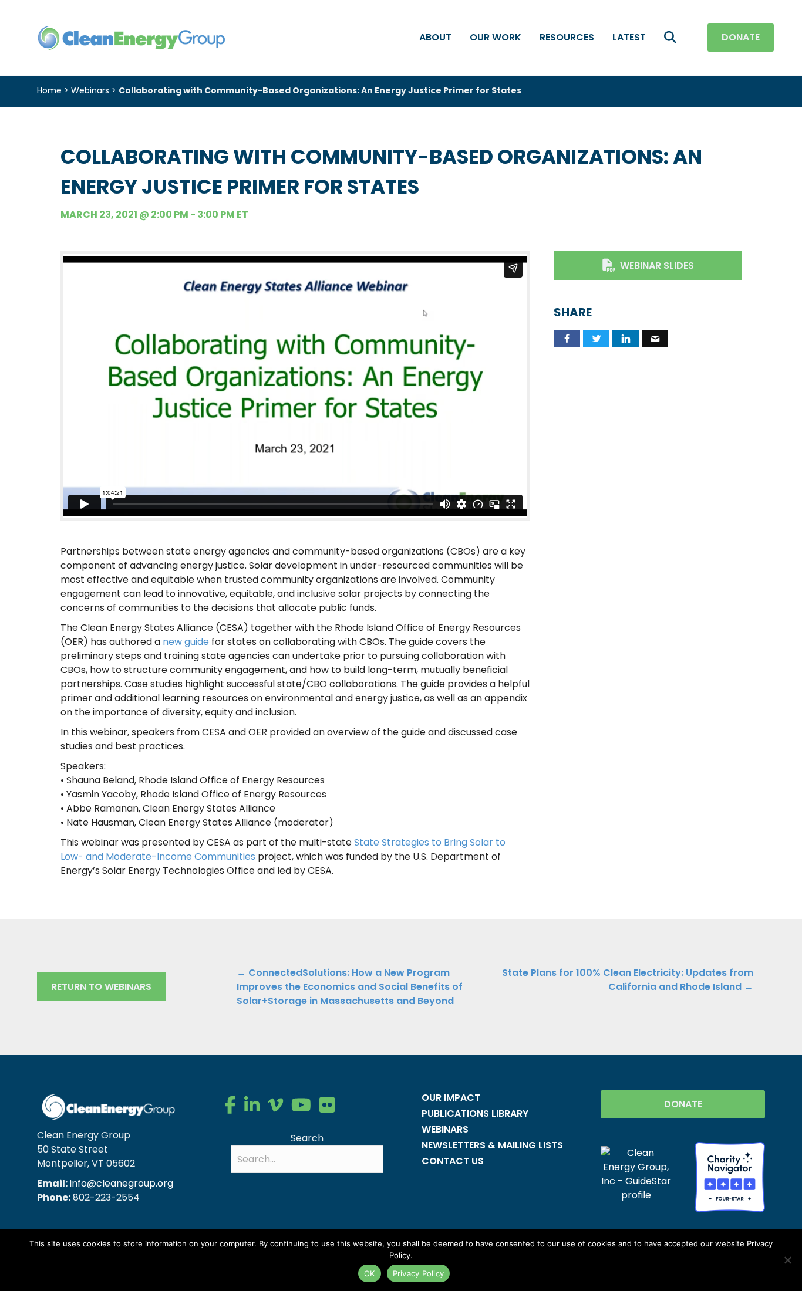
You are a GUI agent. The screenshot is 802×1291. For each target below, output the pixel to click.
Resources (567, 37)
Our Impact (451, 1097)
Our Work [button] (495, 37)
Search (307, 1138)
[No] (787, 1260)
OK (369, 1273)
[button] (672, 38)
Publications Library (475, 1113)
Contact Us (453, 1161)
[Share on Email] (655, 338)
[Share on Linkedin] (625, 338)
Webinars (90, 90)
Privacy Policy (418, 1273)
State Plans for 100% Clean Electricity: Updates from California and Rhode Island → (627, 979)
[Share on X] (596, 338)
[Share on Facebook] (567, 338)
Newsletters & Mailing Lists (492, 1145)
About (435, 37)
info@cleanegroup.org (121, 1183)
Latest (629, 37)
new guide (186, 641)
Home (49, 90)
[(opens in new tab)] (730, 1176)
